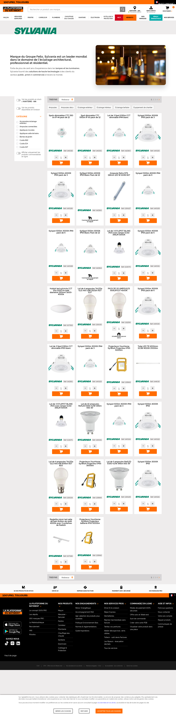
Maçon (60, 610)
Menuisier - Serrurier (62, 615)
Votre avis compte (165, 616)
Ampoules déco (67, 107)
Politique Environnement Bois (86, 622)
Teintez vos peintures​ (112, 626)
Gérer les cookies (63, 711)
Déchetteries (109, 616)
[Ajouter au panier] (61, 163)
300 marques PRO (36, 618)
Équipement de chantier (142, 107)
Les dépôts (33, 614)
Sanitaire (61, 640)
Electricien (62, 644)
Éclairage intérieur (104, 107)
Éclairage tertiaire (122, 107)
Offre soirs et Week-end (139, 614)
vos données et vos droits (106, 702)
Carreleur (61, 625)
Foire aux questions (165, 608)
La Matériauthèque (36, 622)
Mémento (129, 17)
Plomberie (62, 629)
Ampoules (53, 107)
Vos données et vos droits (74, 666)
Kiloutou (32, 634)
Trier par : (53, 99)
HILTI (119, 17)
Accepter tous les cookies (109, 711)
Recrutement (34, 626)
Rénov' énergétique (156, 17)
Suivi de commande (138, 618)
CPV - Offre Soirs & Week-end (52, 666)
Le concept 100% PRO (38, 610)
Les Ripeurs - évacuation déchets (113, 642)
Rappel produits (164, 620)
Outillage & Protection (62, 649)
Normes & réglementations (86, 626)
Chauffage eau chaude (64, 634)
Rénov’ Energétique (83, 608)
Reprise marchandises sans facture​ (115, 621)
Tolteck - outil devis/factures (115, 637)
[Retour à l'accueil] (12, 613)
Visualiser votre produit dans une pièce (141, 627)
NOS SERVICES (169, 17)
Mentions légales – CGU (93, 666)
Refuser (84, 711)
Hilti (30, 630)
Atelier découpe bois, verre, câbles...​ (114, 631)
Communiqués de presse (165, 625)
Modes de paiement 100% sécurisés (140, 609)
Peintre (61, 621)
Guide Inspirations (82, 630)
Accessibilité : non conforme (114, 666)
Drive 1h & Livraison (111, 608)
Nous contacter (164, 612)
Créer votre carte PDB (138, 622)
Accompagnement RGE (84, 612)
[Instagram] (12, 643)
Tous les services (110, 648)
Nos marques (142, 17)
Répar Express (110, 612)
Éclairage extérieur (85, 107)
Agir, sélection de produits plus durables (87, 617)
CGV (38, 666)
